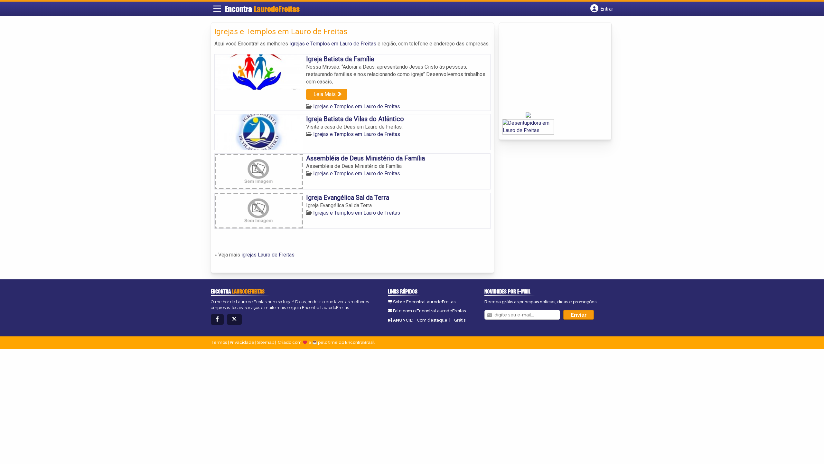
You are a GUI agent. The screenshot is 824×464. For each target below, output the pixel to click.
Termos (219, 342)
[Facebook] (217, 319)
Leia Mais (325, 94)
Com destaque (432, 320)
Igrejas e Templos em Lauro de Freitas (332, 44)
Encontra (262, 9)
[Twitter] (234, 319)
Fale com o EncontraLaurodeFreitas (429, 310)
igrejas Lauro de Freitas (268, 255)
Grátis (459, 320)
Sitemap (265, 342)
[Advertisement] (550, 69)
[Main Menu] (217, 8)
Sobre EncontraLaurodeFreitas (424, 301)
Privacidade (242, 342)
